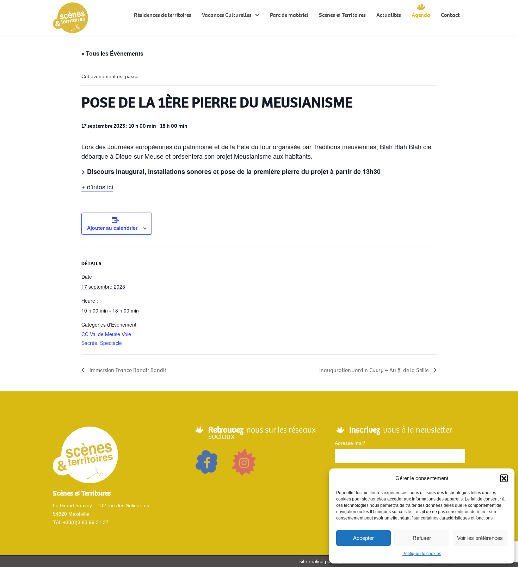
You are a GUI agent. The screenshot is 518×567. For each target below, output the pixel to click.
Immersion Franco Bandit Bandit (127, 370)
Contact (450, 15)
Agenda (421, 15)
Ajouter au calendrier (112, 227)
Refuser (422, 538)
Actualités (388, 15)
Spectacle (111, 342)
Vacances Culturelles (227, 15)
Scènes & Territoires (342, 15)
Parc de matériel (289, 15)
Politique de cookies (421, 553)
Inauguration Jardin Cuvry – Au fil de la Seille (374, 370)
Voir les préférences (480, 538)
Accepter (363, 538)
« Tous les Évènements (112, 53)
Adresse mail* (350, 443)
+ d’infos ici (97, 186)
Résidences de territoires (162, 15)
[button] (503, 478)
